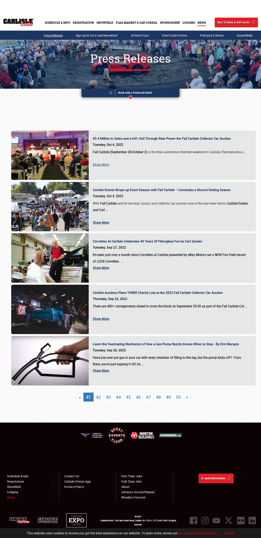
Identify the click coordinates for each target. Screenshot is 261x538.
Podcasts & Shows (212, 35)
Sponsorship (170, 22)
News (202, 22)
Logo (18, 22)
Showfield (104, 22)
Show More (101, 164)
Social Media (245, 35)
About (125, 487)
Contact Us (71, 476)
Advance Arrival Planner (138, 492)
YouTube (216, 520)
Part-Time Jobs (131, 476)
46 (138, 397)
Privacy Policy (74, 487)
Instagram (205, 520)
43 (108, 397)
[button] (130, 93)
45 (128, 397)
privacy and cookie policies (197, 533)
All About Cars (140, 35)
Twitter (228, 520)
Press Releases (53, 35)
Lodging (188, 22)
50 (178, 397)
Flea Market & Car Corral (136, 22)
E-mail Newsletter (213, 478)
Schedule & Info (57, 22)
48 (158, 397)
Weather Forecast (133, 497)
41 (88, 397)
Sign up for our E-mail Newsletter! (97, 35)
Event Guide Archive (174, 35)
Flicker (240, 520)
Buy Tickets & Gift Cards (234, 22)
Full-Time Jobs (131, 481)
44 (118, 397)
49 (168, 397)
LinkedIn (252, 520)
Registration (83, 22)
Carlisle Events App (77, 481)
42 (98, 397)
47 (148, 397)
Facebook (193, 520)
